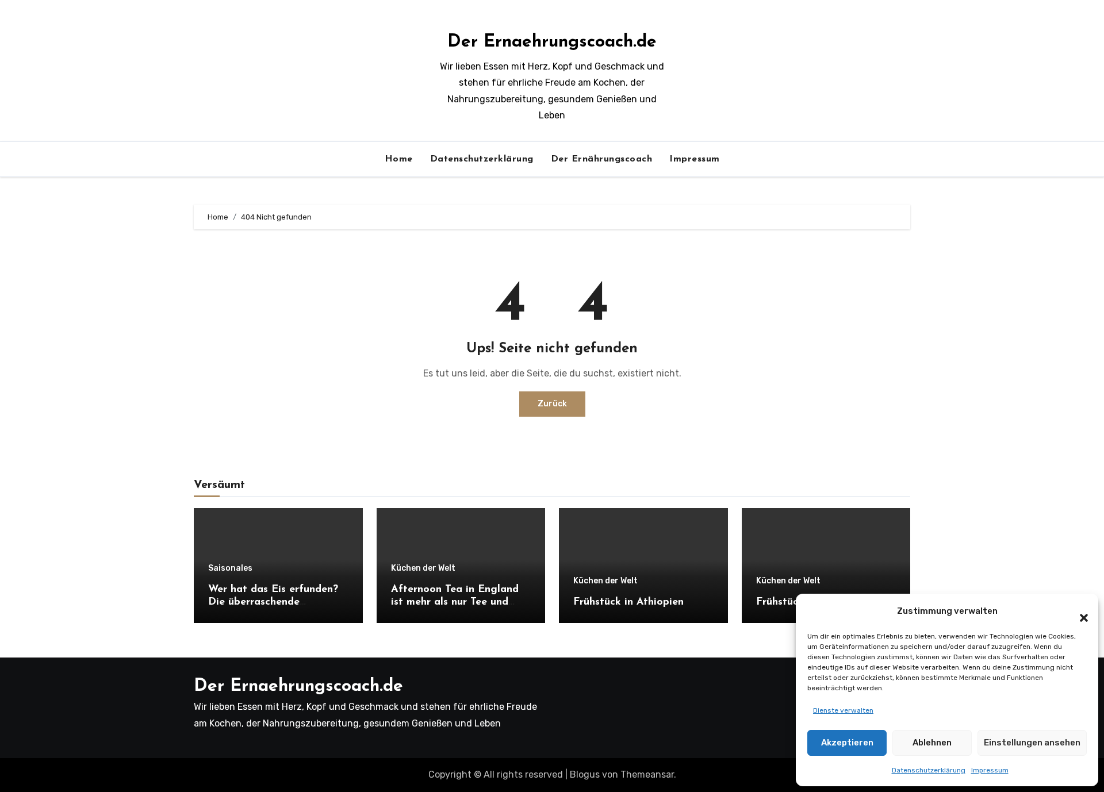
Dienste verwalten (843, 710)
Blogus (585, 774)
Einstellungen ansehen (1032, 742)
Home (399, 159)
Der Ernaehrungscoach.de (552, 42)
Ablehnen (932, 742)
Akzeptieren (847, 742)
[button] (1078, 611)
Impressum (990, 770)
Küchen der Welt (423, 568)
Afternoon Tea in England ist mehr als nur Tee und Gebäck (455, 602)
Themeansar (647, 774)
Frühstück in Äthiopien (628, 602)
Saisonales (230, 568)
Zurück (552, 404)
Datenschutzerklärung (928, 770)
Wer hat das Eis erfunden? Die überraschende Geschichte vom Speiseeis (273, 602)
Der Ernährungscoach (602, 159)
